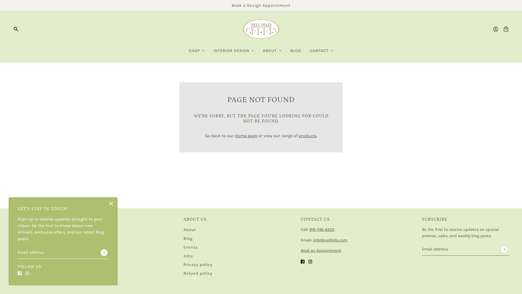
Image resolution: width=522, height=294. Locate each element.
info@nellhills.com (330, 240)
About (190, 229)
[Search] (16, 29)
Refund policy (198, 273)
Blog (188, 238)
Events (191, 247)
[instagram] (27, 273)
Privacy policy (198, 264)
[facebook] (19, 273)
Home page (246, 135)
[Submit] (104, 252)
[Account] (496, 29)
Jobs (188, 255)
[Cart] (506, 29)
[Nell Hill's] (261, 29)
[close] (111, 203)
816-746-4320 (321, 229)
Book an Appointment (321, 250)
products (307, 135)
